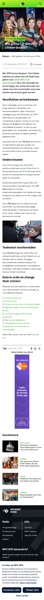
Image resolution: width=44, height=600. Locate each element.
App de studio (31, 535)
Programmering (9, 528)
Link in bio (12, 348)
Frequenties (7, 535)
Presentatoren (9, 531)
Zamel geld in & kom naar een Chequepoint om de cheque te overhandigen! (16, 326)
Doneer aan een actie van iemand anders (22, 304)
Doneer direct (11, 301)
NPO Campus (30, 531)
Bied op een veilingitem (15, 320)
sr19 (20, 348)
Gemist (5, 539)
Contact (28, 528)
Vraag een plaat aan (12, 298)
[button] (3, 3)
